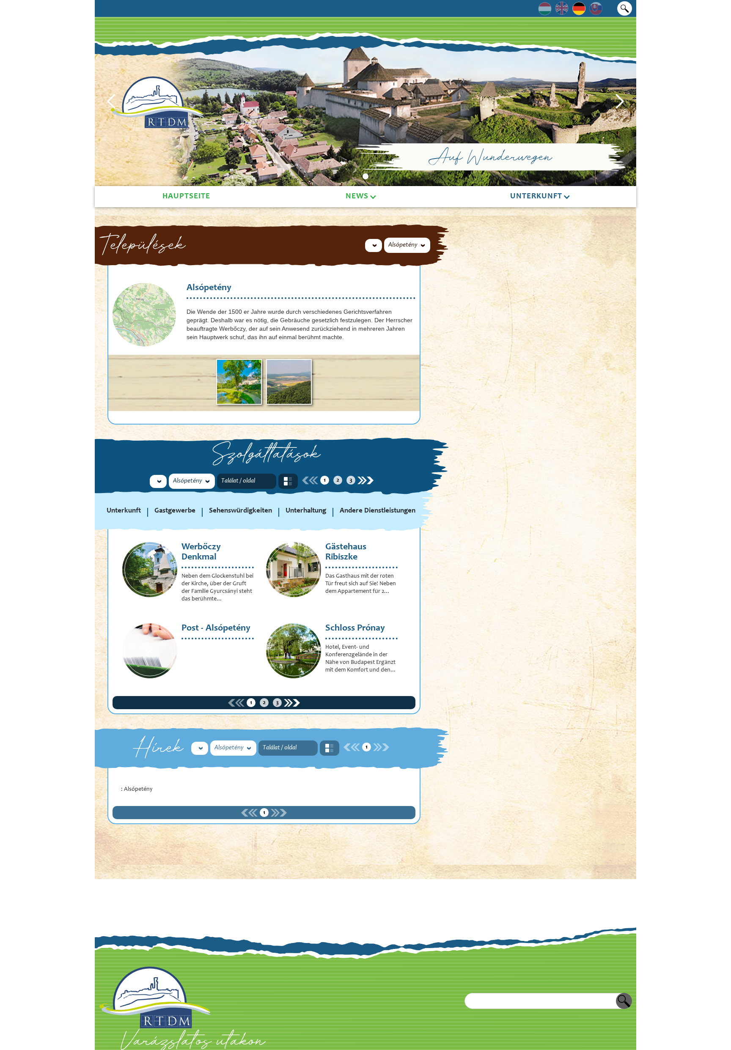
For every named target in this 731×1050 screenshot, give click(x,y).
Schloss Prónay (355, 628)
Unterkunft (536, 196)
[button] (112, 101)
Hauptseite (186, 196)
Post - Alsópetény (215, 628)
